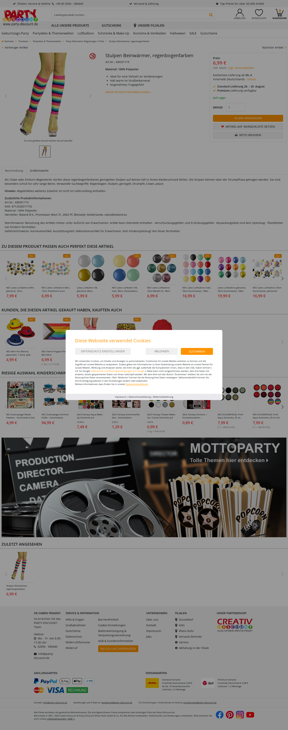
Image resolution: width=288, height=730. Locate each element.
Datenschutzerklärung (140, 396)
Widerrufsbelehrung (163, 396)
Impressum (120, 396)
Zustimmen (197, 351)
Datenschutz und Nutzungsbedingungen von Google (117, 371)
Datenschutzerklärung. (137, 384)
